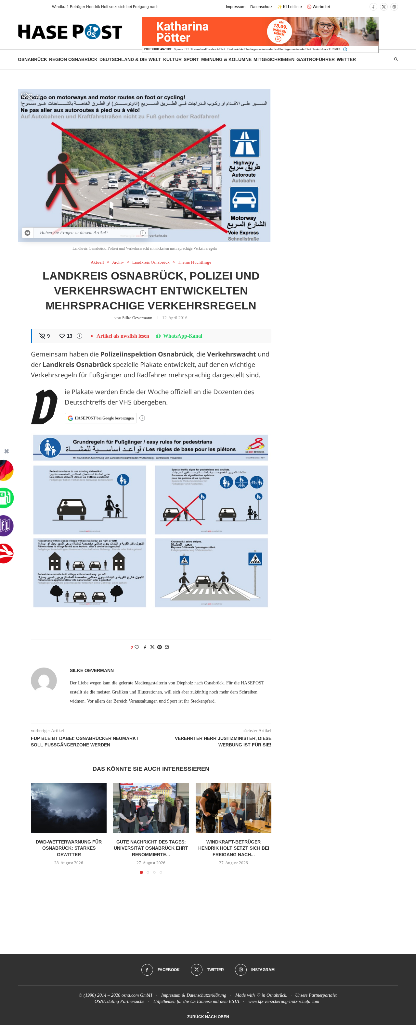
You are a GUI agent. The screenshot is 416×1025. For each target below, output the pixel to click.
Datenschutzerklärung (206, 995)
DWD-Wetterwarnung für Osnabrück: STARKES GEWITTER (69, 848)
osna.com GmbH (137, 995)
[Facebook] (373, 7)
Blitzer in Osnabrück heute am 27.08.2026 (89, 7)
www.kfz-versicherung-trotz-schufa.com (283, 1001)
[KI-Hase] (27, 233)
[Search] (396, 59)
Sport (191, 59)
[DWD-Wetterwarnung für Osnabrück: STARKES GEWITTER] (69, 808)
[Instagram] (394, 7)
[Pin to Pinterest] (159, 647)
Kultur (172, 59)
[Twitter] (384, 7)
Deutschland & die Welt (130, 59)
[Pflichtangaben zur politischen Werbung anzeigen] (345, 49)
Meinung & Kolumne (226, 59)
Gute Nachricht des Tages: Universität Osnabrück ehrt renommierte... (151, 848)
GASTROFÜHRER (315, 59)
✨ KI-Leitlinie (289, 7)
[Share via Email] (166, 647)
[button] (35, 7)
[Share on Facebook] (145, 647)
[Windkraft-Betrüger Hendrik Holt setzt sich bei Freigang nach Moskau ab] (233, 808)
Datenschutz (261, 7)
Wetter (346, 59)
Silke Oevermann (137, 317)
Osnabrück (32, 59)
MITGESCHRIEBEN (274, 59)
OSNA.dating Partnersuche (119, 1001)
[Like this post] (137, 647)
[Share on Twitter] (152, 647)
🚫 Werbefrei (318, 7)
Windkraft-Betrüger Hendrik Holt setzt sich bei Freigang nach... (233, 848)
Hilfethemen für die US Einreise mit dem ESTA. (196, 1001)
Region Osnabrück (73, 59)
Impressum (235, 7)
